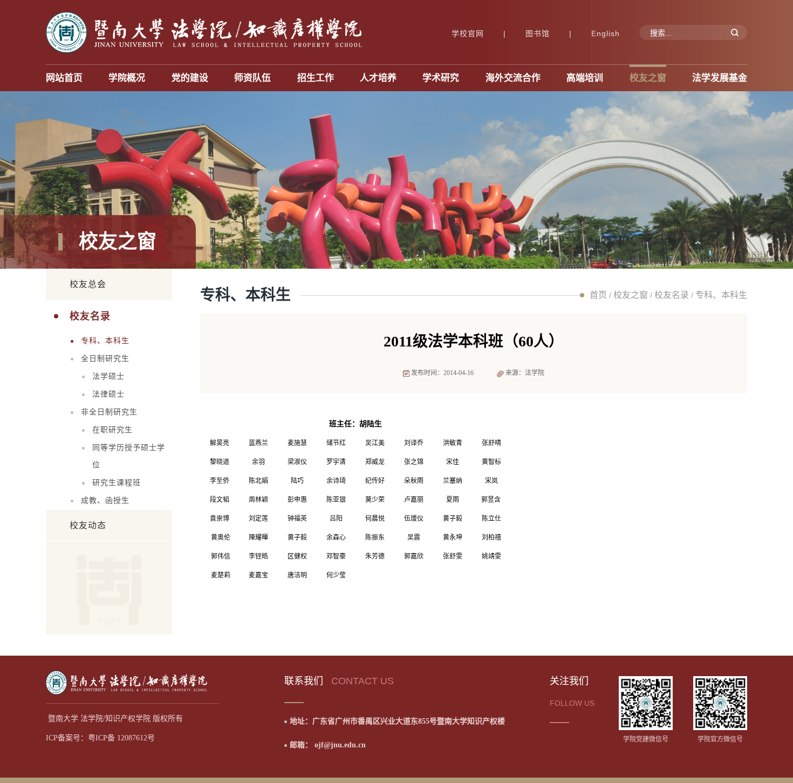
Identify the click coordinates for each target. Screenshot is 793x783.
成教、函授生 (105, 500)
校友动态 (88, 525)
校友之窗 (630, 294)
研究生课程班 (116, 483)
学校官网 (468, 33)
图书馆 (537, 33)
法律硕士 (108, 394)
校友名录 (90, 316)
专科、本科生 (105, 341)
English (605, 33)
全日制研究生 (105, 359)
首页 (598, 294)
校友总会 (88, 284)
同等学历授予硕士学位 (128, 456)
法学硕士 (108, 376)
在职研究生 (112, 430)
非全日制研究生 (109, 412)
